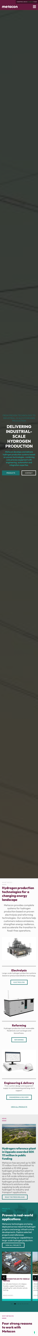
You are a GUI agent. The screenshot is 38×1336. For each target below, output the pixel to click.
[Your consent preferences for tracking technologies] (34, 1332)
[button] (35, 1277)
